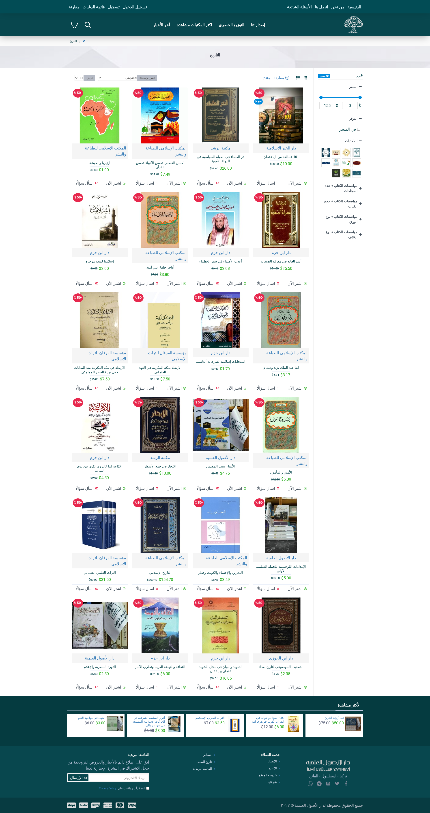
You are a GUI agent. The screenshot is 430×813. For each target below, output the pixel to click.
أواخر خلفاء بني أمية (160, 267)
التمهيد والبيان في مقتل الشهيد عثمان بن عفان (221, 669)
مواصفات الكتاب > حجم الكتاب (340, 203)
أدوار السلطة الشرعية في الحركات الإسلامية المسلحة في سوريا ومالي (148, 721)
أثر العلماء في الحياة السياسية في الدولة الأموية (221, 159)
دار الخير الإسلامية (281, 148)
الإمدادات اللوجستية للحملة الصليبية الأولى (281, 569)
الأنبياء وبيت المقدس (220, 466)
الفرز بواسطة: (147, 77)
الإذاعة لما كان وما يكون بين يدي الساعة (99, 468)
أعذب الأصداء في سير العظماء (220, 261)
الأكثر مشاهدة (349, 705)
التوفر (353, 119)
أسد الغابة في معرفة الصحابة (281, 261)
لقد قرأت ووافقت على (122, 788)
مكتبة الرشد (220, 148)
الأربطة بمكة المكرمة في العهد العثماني (160, 370)
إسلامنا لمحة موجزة (100, 261)
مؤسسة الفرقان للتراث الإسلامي (167, 355)
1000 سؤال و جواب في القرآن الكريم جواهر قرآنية (268, 719)
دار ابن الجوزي (281, 658)
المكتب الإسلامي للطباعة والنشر (166, 151)
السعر (353, 87)
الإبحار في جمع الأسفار (160, 466)
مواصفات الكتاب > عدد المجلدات (341, 188)
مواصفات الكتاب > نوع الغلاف (341, 234)
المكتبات (351, 141)
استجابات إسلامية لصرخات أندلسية (220, 362)
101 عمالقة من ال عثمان (281, 157)
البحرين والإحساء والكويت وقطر (220, 573)
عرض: (89, 77)
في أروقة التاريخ (334, 717)
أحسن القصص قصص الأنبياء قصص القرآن (160, 165)
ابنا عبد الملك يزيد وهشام (281, 368)
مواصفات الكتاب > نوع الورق (341, 219)
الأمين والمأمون (281, 472)
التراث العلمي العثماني (100, 573)
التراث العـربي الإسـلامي (210, 717)
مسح (322, 75)
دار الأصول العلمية (220, 457)
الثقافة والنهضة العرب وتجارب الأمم (160, 667)
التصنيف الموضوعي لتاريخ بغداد (281, 667)
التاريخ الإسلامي (160, 573)
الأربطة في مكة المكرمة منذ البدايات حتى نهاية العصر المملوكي (99, 370)
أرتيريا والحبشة (99, 163)
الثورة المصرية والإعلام (100, 667)
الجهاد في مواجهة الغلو (91, 717)
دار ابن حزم (281, 252)
